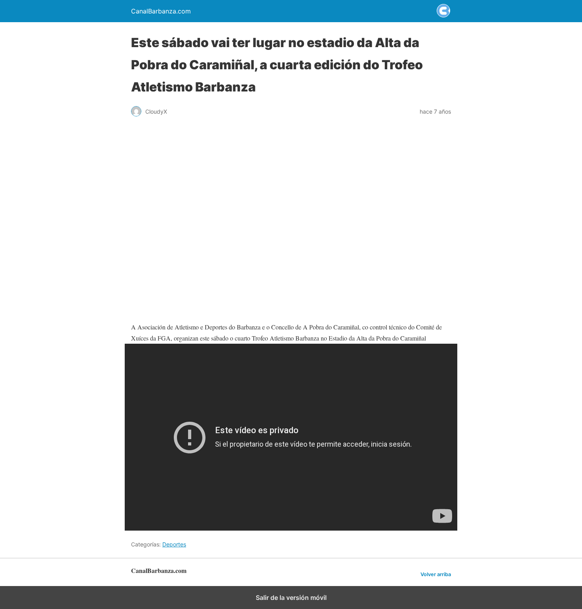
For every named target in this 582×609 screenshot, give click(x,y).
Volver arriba (435, 574)
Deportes (174, 544)
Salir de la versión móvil (291, 597)
